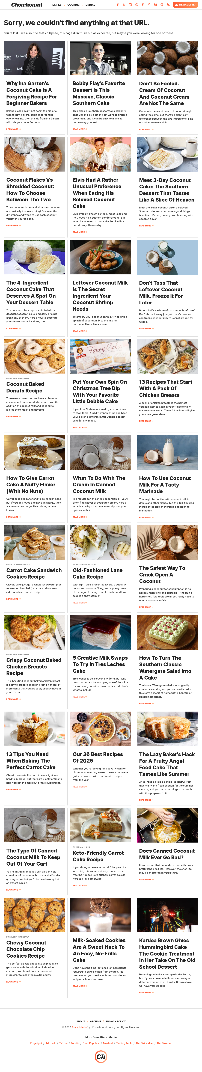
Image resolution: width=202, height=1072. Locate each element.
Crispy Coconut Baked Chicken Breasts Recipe (33, 666)
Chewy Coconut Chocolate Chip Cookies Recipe (26, 949)
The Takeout (164, 1043)
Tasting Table (124, 1043)
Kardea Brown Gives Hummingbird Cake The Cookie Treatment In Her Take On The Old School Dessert (167, 953)
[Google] (162, 6)
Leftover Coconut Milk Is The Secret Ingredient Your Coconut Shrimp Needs (100, 296)
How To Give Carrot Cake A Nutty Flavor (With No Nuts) (30, 484)
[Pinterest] (149, 6)
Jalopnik (50, 1043)
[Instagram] (130, 6)
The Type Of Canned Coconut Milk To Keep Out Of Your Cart (33, 857)
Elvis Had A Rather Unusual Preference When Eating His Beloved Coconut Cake (97, 193)
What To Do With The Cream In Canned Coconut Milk (99, 484)
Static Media (79, 1027)
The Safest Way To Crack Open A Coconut (162, 574)
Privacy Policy (116, 1021)
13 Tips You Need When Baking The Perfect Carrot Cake (31, 760)
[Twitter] (124, 6)
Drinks (90, 4)
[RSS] (168, 6)
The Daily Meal (144, 1043)
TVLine (63, 1043)
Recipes (56, 4)
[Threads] (137, 6)
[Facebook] (118, 6)
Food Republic (91, 1043)
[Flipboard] (143, 6)
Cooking (73, 4)
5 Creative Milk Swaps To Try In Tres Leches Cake (100, 664)
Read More (12, 129)
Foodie (75, 1043)
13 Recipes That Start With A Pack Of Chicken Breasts (165, 388)
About (80, 1021)
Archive (95, 1021)
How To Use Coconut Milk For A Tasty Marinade (165, 484)
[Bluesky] (155, 6)
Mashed (108, 1043)
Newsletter (187, 4)
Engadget (36, 1043)
